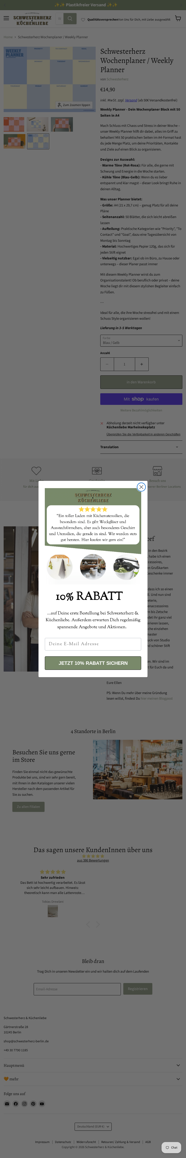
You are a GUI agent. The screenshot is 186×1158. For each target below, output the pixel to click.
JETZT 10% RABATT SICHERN (93, 663)
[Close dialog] (141, 487)
